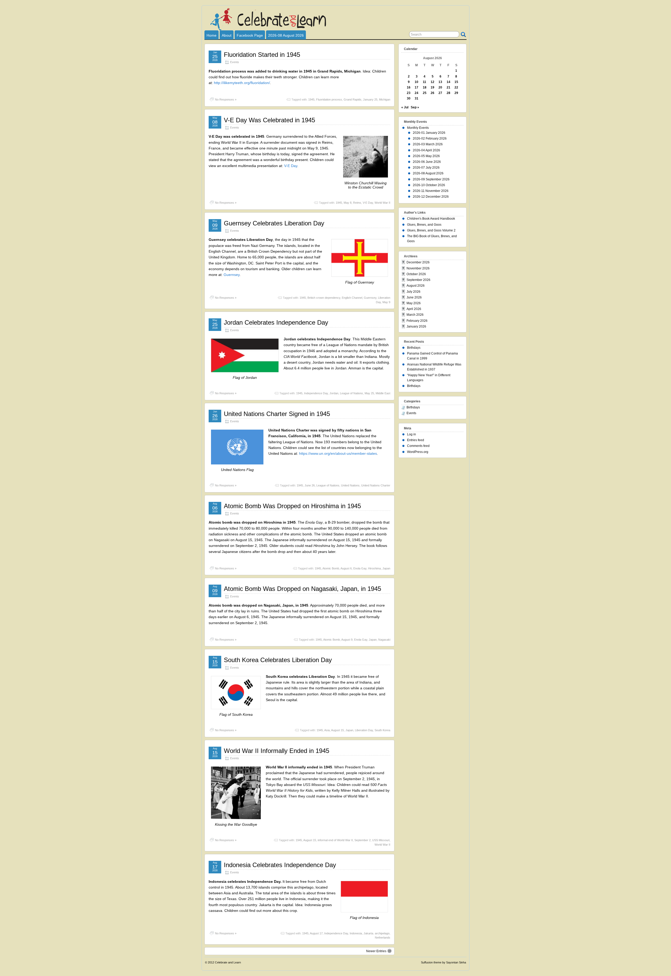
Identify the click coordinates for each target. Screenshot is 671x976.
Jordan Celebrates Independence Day (276, 322)
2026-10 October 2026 (429, 185)
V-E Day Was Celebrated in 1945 (269, 120)
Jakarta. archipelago (376, 933)
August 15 (337, 730)
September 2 (362, 840)
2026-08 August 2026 (286, 35)
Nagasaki (384, 639)
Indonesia (356, 933)
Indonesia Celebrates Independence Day (280, 864)
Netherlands (382, 937)
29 (456, 93)
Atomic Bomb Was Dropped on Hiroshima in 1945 (292, 505)
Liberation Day (364, 730)
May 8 (347, 202)
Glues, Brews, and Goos (424, 224)
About (226, 35)
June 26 (310, 485)
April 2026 (414, 309)
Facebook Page (250, 35)
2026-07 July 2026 (426, 167)
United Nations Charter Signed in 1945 (277, 413)
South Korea (382, 730)
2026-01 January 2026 (429, 133)
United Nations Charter (375, 485)
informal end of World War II (335, 840)
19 (432, 87)
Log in (411, 434)
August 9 (347, 639)
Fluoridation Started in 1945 (262, 54)
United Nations (350, 485)
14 (448, 82)
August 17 (316, 933)
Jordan (333, 393)
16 (408, 87)
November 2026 (418, 268)
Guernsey (232, 275)
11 (424, 82)
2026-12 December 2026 (431, 196)
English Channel (352, 297)
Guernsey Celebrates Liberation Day (274, 223)
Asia (327, 730)
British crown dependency (323, 297)
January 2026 (416, 326)
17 (416, 87)
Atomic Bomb (330, 568)
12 (432, 82)
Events (234, 62)
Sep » (415, 107)
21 (448, 87)
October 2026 (416, 274)
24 (416, 93)
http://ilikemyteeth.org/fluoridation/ (242, 83)
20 (440, 87)
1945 (311, 99)
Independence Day (316, 393)
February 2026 (417, 321)
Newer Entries (376, 951)
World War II (382, 202)
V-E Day (290, 166)
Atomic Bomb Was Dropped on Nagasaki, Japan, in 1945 (302, 588)
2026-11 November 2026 (430, 191)
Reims (357, 202)
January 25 (370, 99)
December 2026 (418, 262)
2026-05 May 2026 (426, 156)
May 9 (386, 302)
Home (212, 35)
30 (408, 98)
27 (440, 93)
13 (440, 82)
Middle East (383, 393)
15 (456, 82)
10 (416, 82)
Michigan (384, 99)
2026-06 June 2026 (427, 162)
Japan (386, 568)
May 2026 (414, 303)
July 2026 (413, 291)
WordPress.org (417, 452)
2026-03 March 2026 (428, 144)
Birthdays (413, 348)
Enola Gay (359, 568)
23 (408, 93)
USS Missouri (380, 840)
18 (424, 87)
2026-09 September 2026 (431, 179)
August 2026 (416, 285)
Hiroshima (374, 568)
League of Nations (351, 393)
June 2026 (414, 297)
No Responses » (225, 99)
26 (432, 93)
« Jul (404, 107)
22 (456, 87)
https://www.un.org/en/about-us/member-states (338, 453)
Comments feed (418, 446)
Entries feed (415, 440)
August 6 (346, 568)
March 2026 (415, 315)
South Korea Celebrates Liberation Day (278, 659)
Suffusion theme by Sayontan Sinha (443, 962)
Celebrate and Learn (228, 962)
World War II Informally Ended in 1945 (276, 750)
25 (424, 93)
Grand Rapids (352, 99)
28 (448, 93)
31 (416, 98)
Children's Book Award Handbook (431, 218)
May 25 (369, 393)
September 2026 (418, 280)
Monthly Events (418, 128)
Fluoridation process (329, 99)
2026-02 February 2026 (430, 138)
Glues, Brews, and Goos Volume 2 (431, 230)
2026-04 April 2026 (426, 150)
